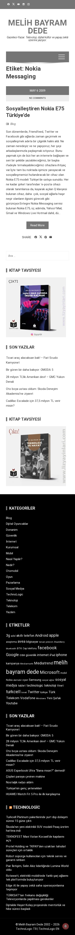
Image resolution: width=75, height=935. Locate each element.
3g (8, 635)
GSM (22, 655)
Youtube (12, 703)
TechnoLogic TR (26, 928)
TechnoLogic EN (49, 928)
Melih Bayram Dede (37, 27)
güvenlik (31, 655)
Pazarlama (13, 582)
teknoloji (50, 685)
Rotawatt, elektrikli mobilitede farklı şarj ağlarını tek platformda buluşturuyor (37, 878)
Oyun (9, 577)
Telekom (11, 606)
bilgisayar (32, 641)
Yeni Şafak (54, 698)
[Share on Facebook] (35, 237)
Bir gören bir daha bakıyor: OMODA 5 (29, 370)
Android (41, 635)
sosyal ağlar (48, 680)
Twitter (33, 692)
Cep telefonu (30, 648)
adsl (13, 636)
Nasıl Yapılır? (14, 559)
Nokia (9, 679)
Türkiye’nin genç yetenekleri (24, 788)
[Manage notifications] (65, 926)
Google (12, 654)
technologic (34, 685)
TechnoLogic (14, 594)
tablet (22, 685)
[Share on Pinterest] (45, 237)
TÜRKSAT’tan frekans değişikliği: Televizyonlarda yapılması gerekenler (30, 897)
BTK (19, 648)
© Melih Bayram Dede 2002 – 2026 (38, 924)
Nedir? (10, 565)
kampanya (12, 663)
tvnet (24, 692)
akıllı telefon (25, 636)
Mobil (9, 553)
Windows (41, 698)
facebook (47, 647)
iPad (52, 655)
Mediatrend (43, 663)
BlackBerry (59, 642)
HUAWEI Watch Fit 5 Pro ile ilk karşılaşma (33, 794)
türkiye (44, 692)
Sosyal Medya (15, 588)
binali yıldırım (46, 642)
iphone (61, 655)
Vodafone (27, 698)
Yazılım (10, 612)
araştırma (11, 641)
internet (43, 655)
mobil (63, 673)
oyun (25, 679)
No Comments (37, 98)
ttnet (60, 685)
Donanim (12, 530)
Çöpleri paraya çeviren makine (25, 776)
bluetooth (11, 648)
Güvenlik (11, 535)
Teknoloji (12, 600)
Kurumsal (12, 547)
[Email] (50, 237)
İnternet (11, 541)
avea (21, 641)
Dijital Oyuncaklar (17, 524)
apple (54, 635)
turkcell (13, 691)
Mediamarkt (26, 663)
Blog (13, 124)
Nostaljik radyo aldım (19, 782)
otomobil (17, 680)
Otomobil (12, 571)
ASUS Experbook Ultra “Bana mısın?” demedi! (35, 770)
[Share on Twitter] (40, 237)
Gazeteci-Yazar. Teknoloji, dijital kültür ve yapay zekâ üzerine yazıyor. (37, 39)
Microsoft (50, 672)
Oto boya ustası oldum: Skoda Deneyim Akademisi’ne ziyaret (32, 753)
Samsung (35, 680)
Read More (37, 225)
